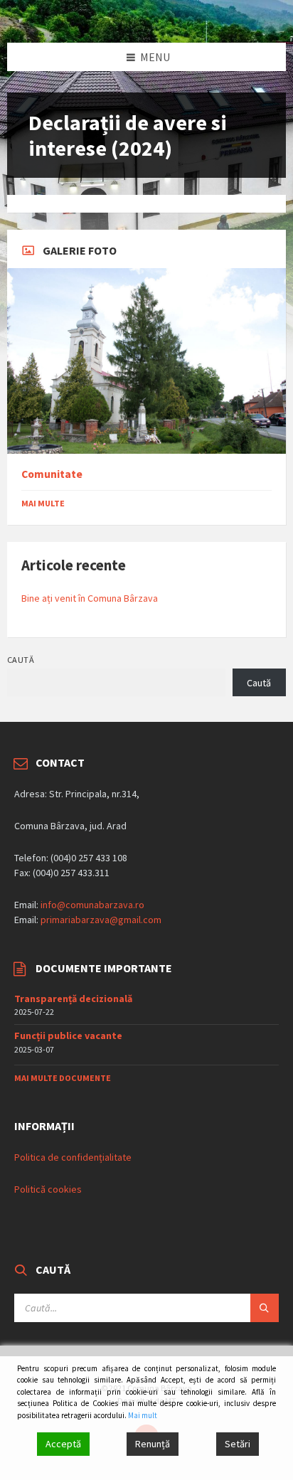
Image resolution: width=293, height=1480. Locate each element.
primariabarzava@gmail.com (101, 919)
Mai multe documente (62, 1077)
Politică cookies (48, 1189)
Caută (20, 659)
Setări (237, 1443)
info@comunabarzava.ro (92, 904)
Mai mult (142, 1415)
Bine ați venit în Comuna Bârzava (89, 598)
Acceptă (63, 1443)
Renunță (152, 1443)
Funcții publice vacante (68, 1035)
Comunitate (51, 474)
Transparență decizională (73, 998)
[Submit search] (264, 1308)
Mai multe (43, 503)
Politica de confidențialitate (73, 1157)
